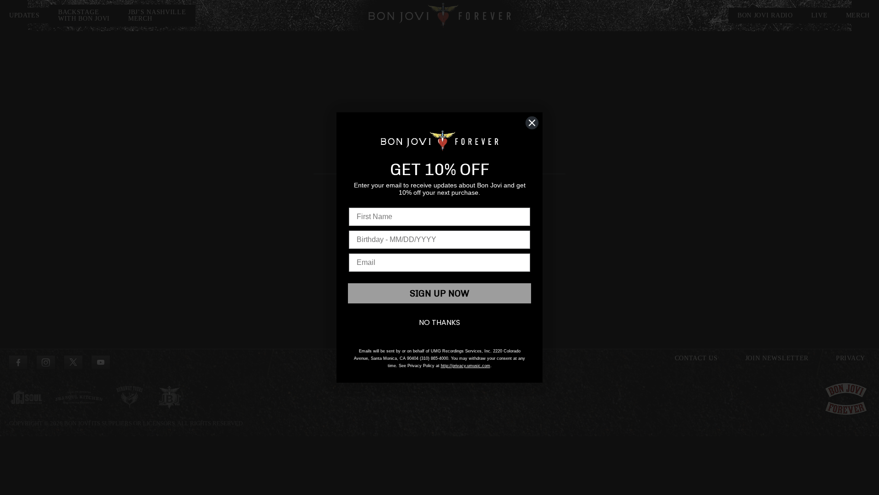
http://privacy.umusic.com (465, 365)
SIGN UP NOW (439, 293)
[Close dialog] (532, 123)
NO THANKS (439, 322)
